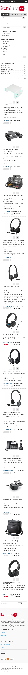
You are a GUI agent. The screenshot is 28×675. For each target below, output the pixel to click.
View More (23, 75)
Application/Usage (7, 69)
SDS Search (4, 635)
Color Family (5, 71)
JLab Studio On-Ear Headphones (12, 335)
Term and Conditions (5, 644)
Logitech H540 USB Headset (11, 371)
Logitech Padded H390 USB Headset (13, 240)
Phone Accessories (5, 33)
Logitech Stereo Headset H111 (12, 412)
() (11, 1)
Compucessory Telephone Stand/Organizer (10, 150)
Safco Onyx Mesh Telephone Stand (13, 195)
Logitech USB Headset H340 (11, 286)
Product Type (5, 65)
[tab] (5, 14)
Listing (6, 23)
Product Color (5, 67)
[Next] (27, 79)
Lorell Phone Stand (8, 105)
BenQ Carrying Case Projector (12, 541)
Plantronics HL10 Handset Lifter (12, 499)
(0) (14, 1)
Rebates (3, 632)
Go (24, 57)
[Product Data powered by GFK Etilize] (7, 659)
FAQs (2, 647)
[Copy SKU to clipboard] (10, 120)
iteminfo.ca (9, 619)
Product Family (5, 73)
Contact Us (3, 651)
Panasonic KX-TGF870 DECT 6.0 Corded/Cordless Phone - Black (12, 459)
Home (2, 23)
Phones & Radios (5, 35)
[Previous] (18, 79)
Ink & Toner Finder (5, 639)
